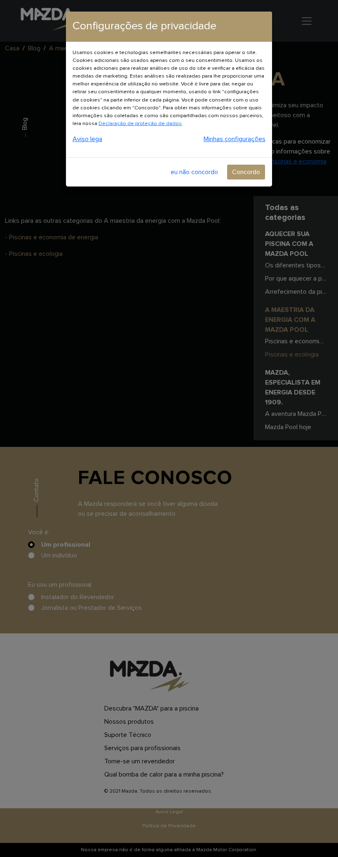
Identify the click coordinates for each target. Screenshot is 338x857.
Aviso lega (87, 139)
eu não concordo (194, 172)
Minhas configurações (234, 139)
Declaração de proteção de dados (140, 123)
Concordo (246, 172)
